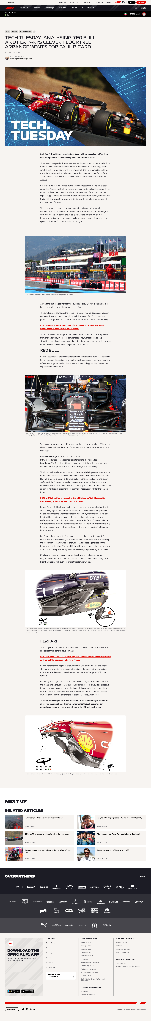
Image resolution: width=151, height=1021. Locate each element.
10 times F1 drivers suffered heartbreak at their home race (47, 834)
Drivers (62, 8)
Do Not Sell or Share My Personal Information (93, 979)
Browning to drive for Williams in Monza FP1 (113, 850)
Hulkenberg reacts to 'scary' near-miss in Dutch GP (44, 818)
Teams (74, 8)
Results (36, 8)
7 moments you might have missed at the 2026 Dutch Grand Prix (47, 851)
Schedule (23, 8)
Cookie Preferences (88, 994)
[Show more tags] (34, 31)
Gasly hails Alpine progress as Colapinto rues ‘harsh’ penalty (119, 818)
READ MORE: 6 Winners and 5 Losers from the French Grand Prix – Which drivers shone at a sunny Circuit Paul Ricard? (72, 327)
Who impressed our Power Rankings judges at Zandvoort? (118, 834)
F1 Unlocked (88, 8)
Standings (49, 8)
